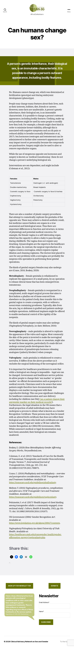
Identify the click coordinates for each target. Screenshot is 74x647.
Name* (41, 611)
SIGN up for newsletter (19, 586)
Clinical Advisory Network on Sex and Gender (29, 642)
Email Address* (44, 602)
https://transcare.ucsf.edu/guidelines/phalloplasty (32, 482)
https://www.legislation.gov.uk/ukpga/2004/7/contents (34, 523)
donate (54, 586)
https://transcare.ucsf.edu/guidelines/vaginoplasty (32, 497)
